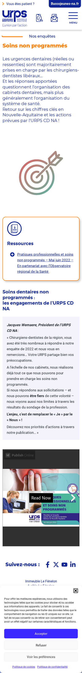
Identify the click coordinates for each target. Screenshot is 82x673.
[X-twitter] (56, 564)
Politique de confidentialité (52, 666)
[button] (76, 591)
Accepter (41, 634)
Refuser (41, 645)
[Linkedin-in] (73, 564)
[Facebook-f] (47, 564)
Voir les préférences (41, 657)
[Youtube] (64, 564)
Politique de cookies (23, 666)
